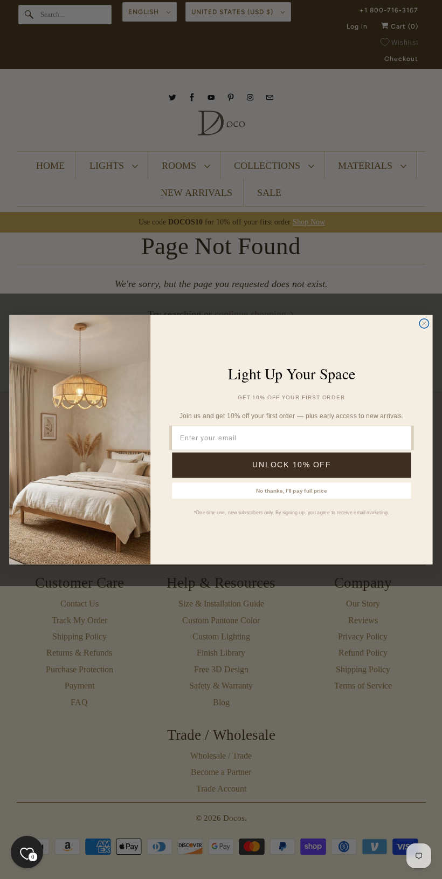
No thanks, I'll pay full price (292, 490)
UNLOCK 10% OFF (292, 465)
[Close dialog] (424, 323)
